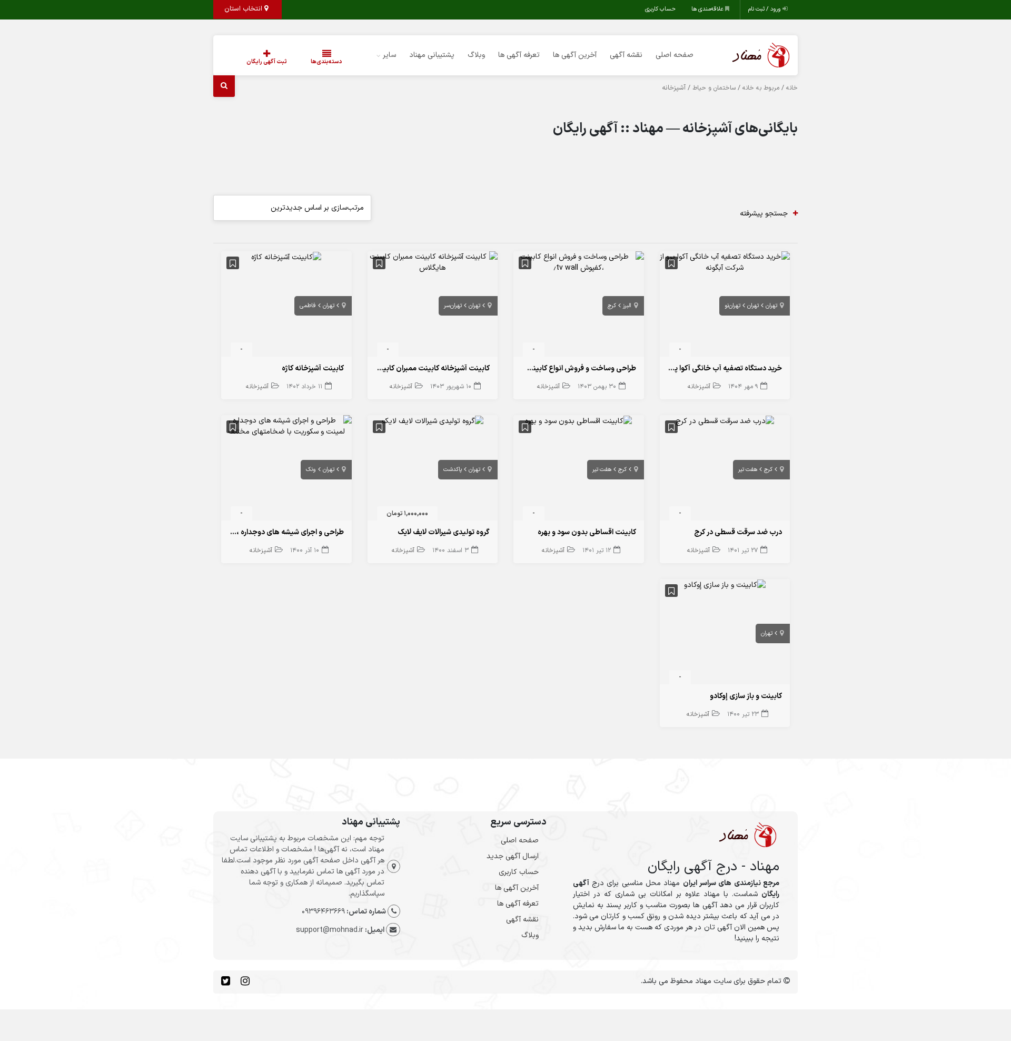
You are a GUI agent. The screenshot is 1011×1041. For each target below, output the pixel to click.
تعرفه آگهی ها (519, 55)
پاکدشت (452, 469)
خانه (792, 88)
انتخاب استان (244, 9)
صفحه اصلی (674, 55)
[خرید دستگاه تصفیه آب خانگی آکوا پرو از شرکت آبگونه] (725, 262)
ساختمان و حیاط (714, 88)
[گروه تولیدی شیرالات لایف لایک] (432, 420)
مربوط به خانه (760, 88)
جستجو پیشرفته (764, 213)
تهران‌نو (732, 305)
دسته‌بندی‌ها (326, 61)
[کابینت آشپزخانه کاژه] (286, 256)
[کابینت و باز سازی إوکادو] (725, 584)
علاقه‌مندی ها (708, 9)
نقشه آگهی (626, 55)
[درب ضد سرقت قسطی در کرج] (725, 420)
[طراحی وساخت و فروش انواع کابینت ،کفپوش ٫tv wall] (578, 262)
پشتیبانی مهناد (431, 55)
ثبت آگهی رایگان (266, 61)
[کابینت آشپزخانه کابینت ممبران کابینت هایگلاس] (433, 262)
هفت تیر (747, 469)
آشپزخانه (699, 386)
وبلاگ (476, 55)
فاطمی (308, 305)
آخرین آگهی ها (575, 55)
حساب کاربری (660, 9)
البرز (627, 305)
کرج (612, 305)
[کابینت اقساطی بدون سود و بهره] (578, 420)
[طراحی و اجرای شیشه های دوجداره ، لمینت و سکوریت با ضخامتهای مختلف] (286, 425)
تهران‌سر (453, 305)
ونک (311, 469)
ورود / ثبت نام (765, 9)
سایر (389, 55)
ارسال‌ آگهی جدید (513, 856)
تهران (771, 305)
